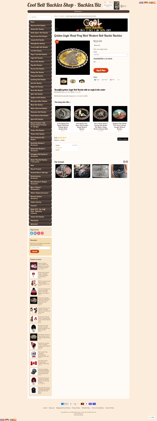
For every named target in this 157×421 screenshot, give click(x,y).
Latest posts (34, 224)
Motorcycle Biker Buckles (39, 101)
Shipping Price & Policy (63, 408)
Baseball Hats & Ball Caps (39, 173)
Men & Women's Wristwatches (36, 188)
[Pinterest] (38, 233)
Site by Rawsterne (78, 413)
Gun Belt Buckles (36, 83)
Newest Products (36, 169)
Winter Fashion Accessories (39, 193)
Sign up (111, 2)
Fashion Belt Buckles (37, 217)
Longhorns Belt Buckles (38, 98)
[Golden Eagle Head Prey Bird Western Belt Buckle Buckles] (64, 81)
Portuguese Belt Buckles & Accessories (39, 155)
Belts (32, 165)
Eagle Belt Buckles (37, 58)
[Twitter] (31, 233)
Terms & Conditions (98, 408)
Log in (105, 2)
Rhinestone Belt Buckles (38, 112)
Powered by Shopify (78, 415)
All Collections (77, 11)
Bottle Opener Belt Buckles (39, 33)
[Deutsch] (7, 420)
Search (45, 408)
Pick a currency (108, 5)
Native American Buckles (39, 108)
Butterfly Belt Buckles (38, 43)
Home (32, 22)
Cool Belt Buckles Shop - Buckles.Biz (64, 4)
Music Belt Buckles (37, 105)
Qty (94, 62)
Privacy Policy (76, 408)
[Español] (15, 420)
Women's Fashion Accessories (36, 197)
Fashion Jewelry (36, 202)
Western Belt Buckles (37, 134)
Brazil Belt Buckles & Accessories (38, 144)
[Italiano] (9, 420)
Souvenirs (34, 206)
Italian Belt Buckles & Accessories (38, 150)
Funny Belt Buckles (37, 76)
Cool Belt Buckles (36, 51)
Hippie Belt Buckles (37, 87)
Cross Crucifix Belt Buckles (39, 47)
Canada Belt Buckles (37, 40)
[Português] (12, 420)
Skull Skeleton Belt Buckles (39, 116)
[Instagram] (42, 233)
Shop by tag (34, 220)
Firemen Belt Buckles (37, 69)
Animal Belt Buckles (37, 29)
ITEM (95, 52)
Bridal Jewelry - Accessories (36, 177)
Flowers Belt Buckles (37, 62)
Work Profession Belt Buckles (37, 138)
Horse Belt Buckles (37, 90)
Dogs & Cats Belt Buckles (39, 54)
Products (61, 16)
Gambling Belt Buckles (38, 80)
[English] (1, 420)
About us (51, 408)
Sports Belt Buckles (37, 119)
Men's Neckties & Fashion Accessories (39, 183)
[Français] (4, 420)
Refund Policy (86, 408)
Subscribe (34, 251)
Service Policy (109, 408)
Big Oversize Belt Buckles (39, 36)
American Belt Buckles (38, 25)
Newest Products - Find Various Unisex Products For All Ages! (38, 125)
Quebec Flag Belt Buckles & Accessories (39, 161)
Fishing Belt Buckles (37, 72)
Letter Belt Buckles (37, 94)
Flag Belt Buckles (36, 65)
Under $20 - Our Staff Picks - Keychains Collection (38, 211)
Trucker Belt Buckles (37, 130)
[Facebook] (35, 233)
